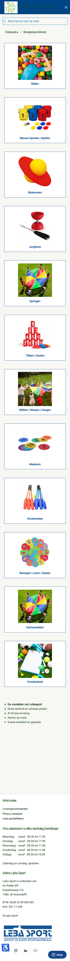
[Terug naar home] (34, 7)
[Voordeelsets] (35, 661)
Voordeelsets (35, 682)
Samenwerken (35, 627)
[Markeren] (35, 443)
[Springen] (35, 280)
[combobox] (35, 21)
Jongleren (35, 247)
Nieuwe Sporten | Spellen (35, 138)
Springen (35, 301)
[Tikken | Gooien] (35, 334)
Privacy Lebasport (12, 814)
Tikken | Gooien (35, 356)
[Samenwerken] (35, 606)
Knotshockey (35, 519)
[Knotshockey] (35, 497)
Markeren (35, 464)
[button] (66, 7)
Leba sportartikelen (13, 819)
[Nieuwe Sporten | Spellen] (35, 117)
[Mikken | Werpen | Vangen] (35, 389)
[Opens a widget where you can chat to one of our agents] (57, 955)
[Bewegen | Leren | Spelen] (35, 552)
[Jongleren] (35, 226)
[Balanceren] (35, 171)
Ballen (35, 84)
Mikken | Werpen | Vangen (35, 410)
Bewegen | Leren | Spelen (35, 573)
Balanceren (35, 192)
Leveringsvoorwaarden (15, 809)
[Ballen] (35, 63)
